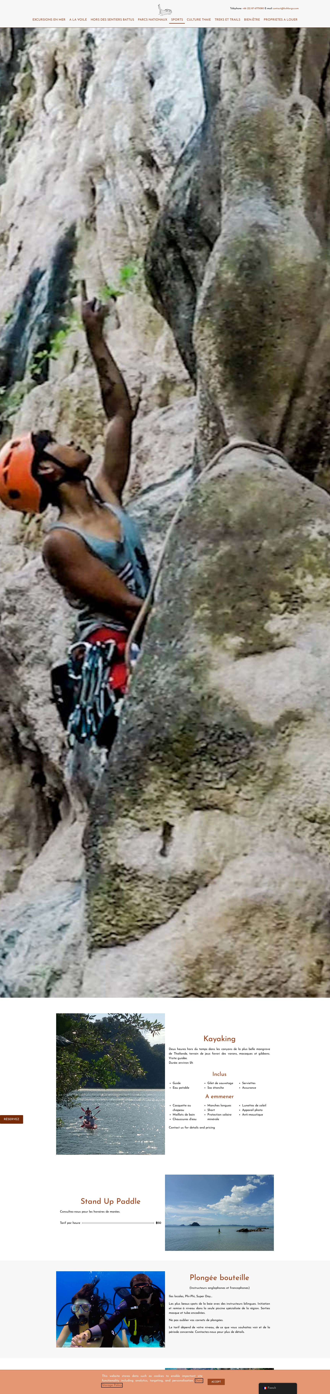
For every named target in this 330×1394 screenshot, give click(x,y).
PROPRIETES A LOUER (281, 19)
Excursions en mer (49, 19)
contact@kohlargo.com (286, 8)
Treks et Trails (227, 19)
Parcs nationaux (152, 19)
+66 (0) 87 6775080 (253, 8)
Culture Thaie (199, 19)
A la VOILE (78, 19)
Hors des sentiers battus (112, 19)
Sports (177, 19)
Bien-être (252, 19)
